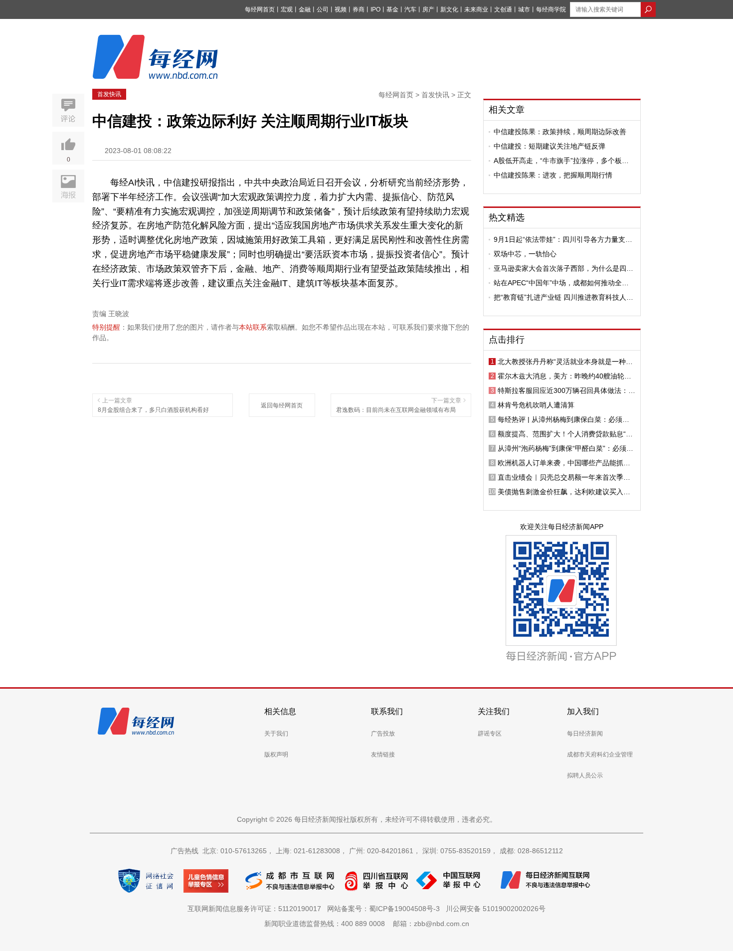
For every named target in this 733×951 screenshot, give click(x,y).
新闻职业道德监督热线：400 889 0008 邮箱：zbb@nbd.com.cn (366, 924)
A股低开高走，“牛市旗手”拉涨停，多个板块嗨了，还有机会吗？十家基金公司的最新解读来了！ (563, 160)
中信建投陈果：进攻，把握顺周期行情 (553, 175)
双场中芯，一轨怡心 (525, 253)
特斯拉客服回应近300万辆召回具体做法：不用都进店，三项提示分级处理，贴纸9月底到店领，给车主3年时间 (566, 390)
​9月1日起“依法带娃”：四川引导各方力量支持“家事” (563, 239)
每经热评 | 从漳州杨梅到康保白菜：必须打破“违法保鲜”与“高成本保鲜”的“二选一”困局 (564, 419)
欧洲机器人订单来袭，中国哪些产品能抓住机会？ (564, 462)
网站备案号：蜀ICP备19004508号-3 (385, 909)
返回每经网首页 (282, 405)
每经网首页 (260, 9)
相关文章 (507, 109)
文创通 (503, 9)
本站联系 (253, 327)
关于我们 (276, 733)
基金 (392, 9)
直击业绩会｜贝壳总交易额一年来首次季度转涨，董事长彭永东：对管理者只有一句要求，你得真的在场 (564, 477)
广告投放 (383, 733)
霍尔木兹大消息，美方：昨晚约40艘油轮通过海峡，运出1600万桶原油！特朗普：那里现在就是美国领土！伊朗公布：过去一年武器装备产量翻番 (565, 376)
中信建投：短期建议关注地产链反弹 (549, 146)
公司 (323, 9)
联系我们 (387, 711)
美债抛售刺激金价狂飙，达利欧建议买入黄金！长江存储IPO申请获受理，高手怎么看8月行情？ (565, 491)
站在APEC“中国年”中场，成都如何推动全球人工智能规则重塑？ (561, 282)
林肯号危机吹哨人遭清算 (536, 404)
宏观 (287, 9)
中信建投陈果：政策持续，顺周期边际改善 (560, 131)
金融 (305, 9)
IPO (375, 9)
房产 (428, 9)
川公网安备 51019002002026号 (496, 909)
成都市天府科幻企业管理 (600, 754)
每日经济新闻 (585, 733)
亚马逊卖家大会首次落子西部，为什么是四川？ (560, 268)
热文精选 (507, 217)
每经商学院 (551, 9)
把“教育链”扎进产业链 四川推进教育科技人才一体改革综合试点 (563, 297)
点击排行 (507, 339)
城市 (524, 9)
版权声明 (276, 754)
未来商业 (476, 9)
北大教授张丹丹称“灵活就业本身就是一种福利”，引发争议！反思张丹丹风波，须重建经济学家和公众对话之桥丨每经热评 (565, 361)
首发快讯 (109, 94)
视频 (341, 9)
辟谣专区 (490, 733)
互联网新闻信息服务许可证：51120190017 (256, 909)
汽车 (410, 9)
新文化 (449, 9)
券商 (359, 9)
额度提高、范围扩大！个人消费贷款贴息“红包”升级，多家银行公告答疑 (565, 433)
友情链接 (383, 754)
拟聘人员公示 (585, 775)
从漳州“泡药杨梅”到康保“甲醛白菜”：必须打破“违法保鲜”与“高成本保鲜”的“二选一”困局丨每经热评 (565, 448)
